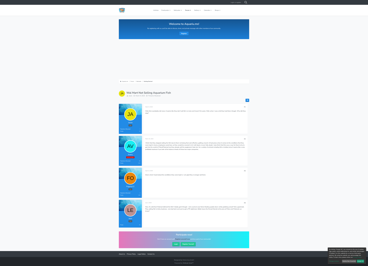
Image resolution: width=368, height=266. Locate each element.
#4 (245, 203)
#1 (245, 107)
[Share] (247, 100)
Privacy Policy (357, 257)
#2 (245, 139)
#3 (245, 171)
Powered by (184, 263)
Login (176, 244)
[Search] (245, 2)
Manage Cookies (334, 261)
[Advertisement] (184, 58)
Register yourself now (182, 239)
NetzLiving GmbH (188, 260)
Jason (130, 96)
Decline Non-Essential (349, 261)
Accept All (360, 261)
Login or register (236, 2)
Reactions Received (125, 129)
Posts (121, 131)
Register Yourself (188, 244)
